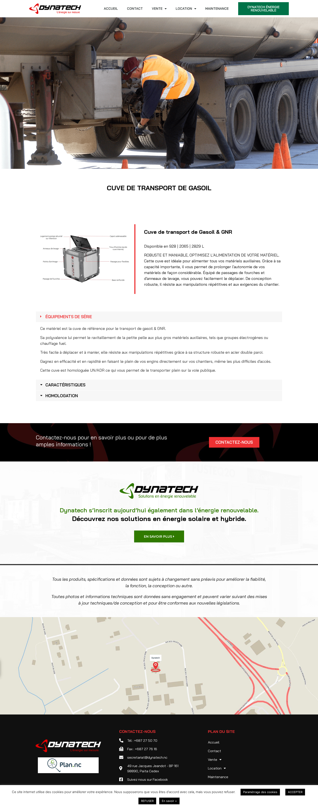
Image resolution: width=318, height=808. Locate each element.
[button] (159, 316)
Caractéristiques (65, 384)
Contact (135, 8)
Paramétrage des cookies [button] (260, 792)
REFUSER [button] (147, 801)
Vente (157, 8)
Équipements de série (68, 316)
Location (184, 8)
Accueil (111, 8)
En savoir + (169, 801)
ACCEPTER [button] (295, 792)
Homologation (61, 395)
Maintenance (217, 8)
